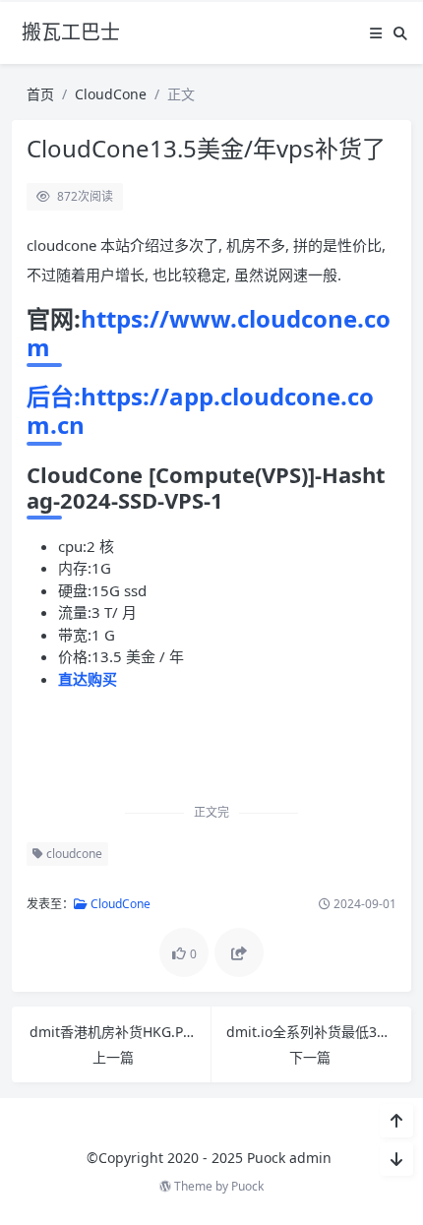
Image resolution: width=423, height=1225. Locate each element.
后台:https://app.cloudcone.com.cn (200, 410)
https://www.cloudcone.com (209, 332)
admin (310, 1157)
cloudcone (72, 853)
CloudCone (111, 94)
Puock (247, 1186)
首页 (40, 94)
